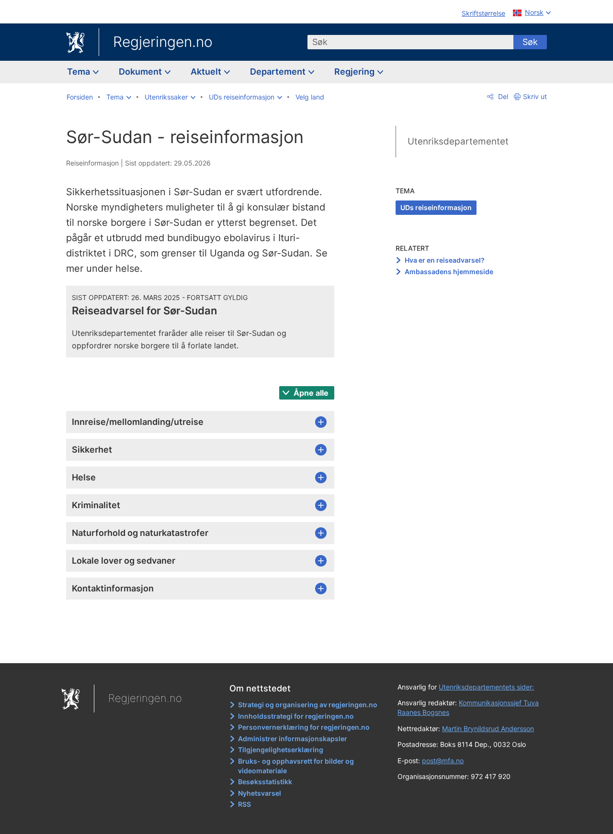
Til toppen (205, 649)
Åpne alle (310, 393)
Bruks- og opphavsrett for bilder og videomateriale (296, 766)
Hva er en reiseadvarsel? (445, 260)
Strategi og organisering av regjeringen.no (307, 705)
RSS (244, 804)
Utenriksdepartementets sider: (486, 687)
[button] (118, 97)
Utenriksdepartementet (458, 141)
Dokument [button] (141, 72)
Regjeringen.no (163, 41)
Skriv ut (535, 96)
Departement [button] (278, 72)
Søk (530, 42)
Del (502, 96)
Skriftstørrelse (483, 13)
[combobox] (410, 42)
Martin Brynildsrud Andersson (488, 728)
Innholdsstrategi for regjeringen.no (296, 716)
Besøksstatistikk (265, 782)
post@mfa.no (443, 760)
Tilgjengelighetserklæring (280, 749)
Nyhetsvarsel (259, 793)
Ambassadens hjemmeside (449, 271)
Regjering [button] (355, 72)
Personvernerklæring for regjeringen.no (304, 727)
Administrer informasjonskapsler (292, 738)
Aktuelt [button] (207, 72)
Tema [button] (79, 72)
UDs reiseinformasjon (436, 207)
